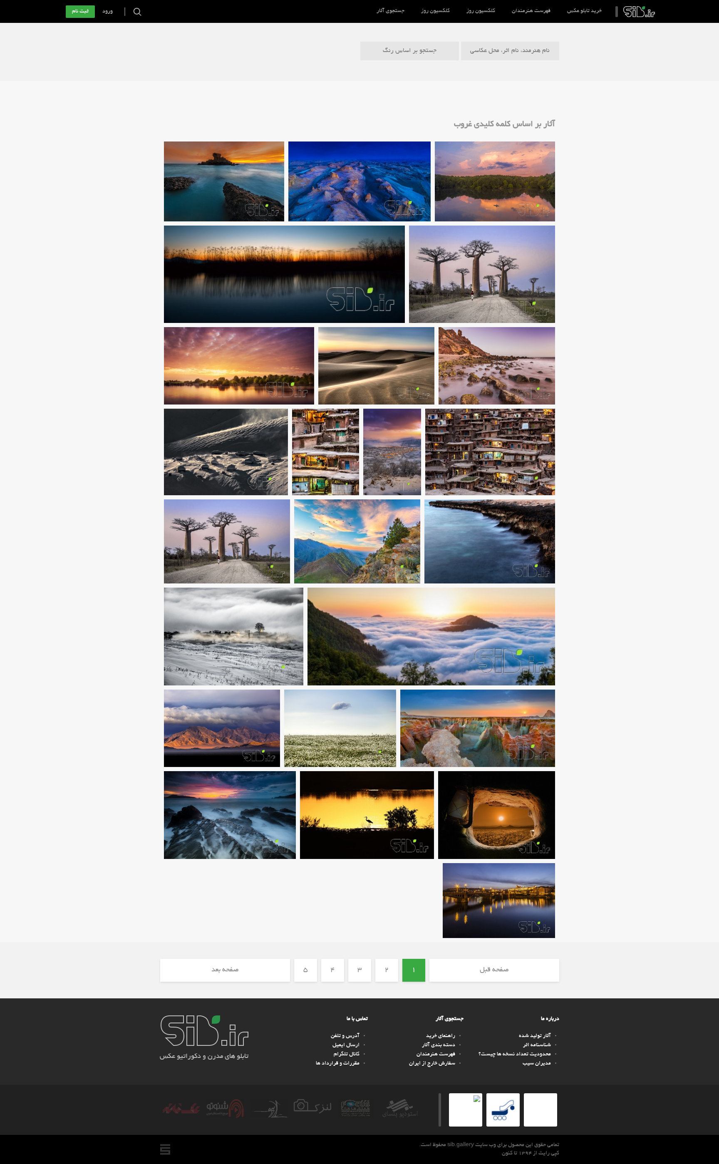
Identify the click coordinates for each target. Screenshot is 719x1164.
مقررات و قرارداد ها (338, 1064)
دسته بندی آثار (438, 1045)
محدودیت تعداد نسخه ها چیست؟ (515, 1054)
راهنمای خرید (440, 1036)
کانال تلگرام (347, 1054)
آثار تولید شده (535, 1036)
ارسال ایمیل (346, 1045)
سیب (639, 11)
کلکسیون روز (480, 11)
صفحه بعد (225, 970)
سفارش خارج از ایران (432, 1064)
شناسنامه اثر (537, 1045)
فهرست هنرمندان (531, 11)
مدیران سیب (537, 1064)
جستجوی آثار (390, 11)
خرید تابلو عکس (584, 11)
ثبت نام (80, 12)
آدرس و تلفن (345, 1036)
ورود (107, 12)
